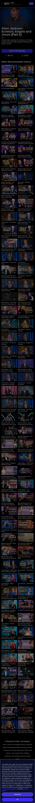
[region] (17, 781)
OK (17, 799)
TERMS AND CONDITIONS (9, 789)
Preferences (17, 794)
